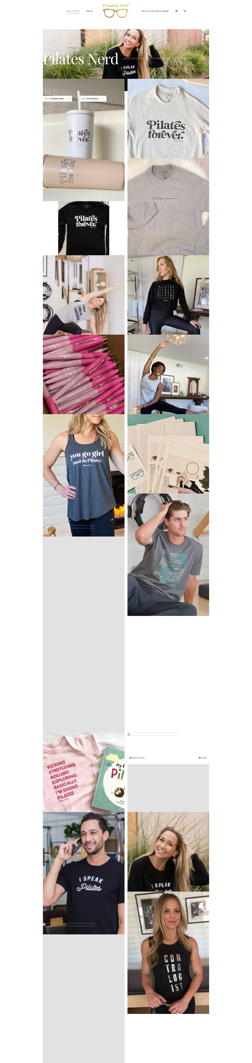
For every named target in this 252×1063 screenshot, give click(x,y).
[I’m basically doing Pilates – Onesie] (84, 793)
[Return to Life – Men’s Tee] (168, 554)
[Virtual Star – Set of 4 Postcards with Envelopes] (168, 475)
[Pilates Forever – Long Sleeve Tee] (84, 228)
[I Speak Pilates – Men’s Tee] (84, 873)
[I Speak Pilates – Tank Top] (168, 793)
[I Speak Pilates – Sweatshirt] (168, 873)
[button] (176, 11)
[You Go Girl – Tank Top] (84, 475)
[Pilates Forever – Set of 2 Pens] (84, 395)
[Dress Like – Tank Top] (84, 634)
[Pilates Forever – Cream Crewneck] (168, 139)
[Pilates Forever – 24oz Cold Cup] (84, 139)
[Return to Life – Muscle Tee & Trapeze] (168, 395)
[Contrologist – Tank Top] (168, 952)
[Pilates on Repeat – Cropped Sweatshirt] (168, 316)
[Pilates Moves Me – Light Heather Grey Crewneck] (168, 219)
